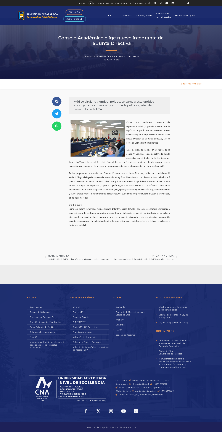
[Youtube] (166, 3)
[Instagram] (160, 3)
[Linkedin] (172, 3)
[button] (82, 3)
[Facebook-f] (149, 3)
